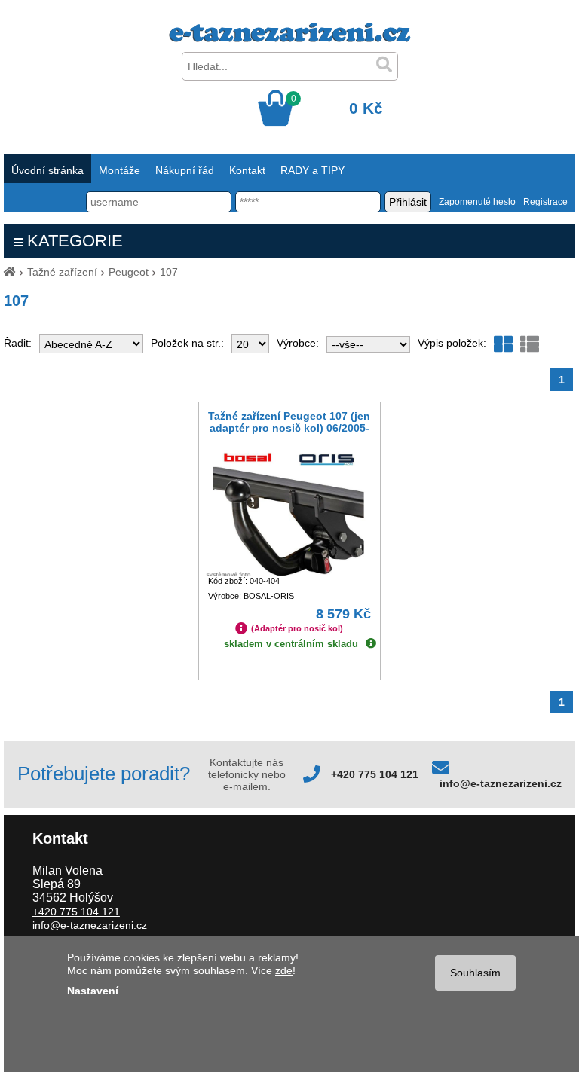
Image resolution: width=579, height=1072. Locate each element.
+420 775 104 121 (374, 774)
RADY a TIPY (312, 170)
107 (169, 272)
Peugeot (129, 272)
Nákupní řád (184, 170)
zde (284, 970)
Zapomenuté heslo (477, 202)
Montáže (119, 170)
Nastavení (92, 991)
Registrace (545, 202)
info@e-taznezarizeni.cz (501, 783)
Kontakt (247, 170)
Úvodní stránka (47, 170)
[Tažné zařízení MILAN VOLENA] (290, 38)
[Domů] (10, 272)
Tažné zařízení (62, 272)
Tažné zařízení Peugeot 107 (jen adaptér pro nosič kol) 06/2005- (289, 422)
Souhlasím (475, 973)
